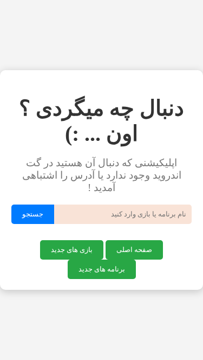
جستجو (32, 214)
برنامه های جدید (101, 269)
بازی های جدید (72, 250)
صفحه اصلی (134, 250)
